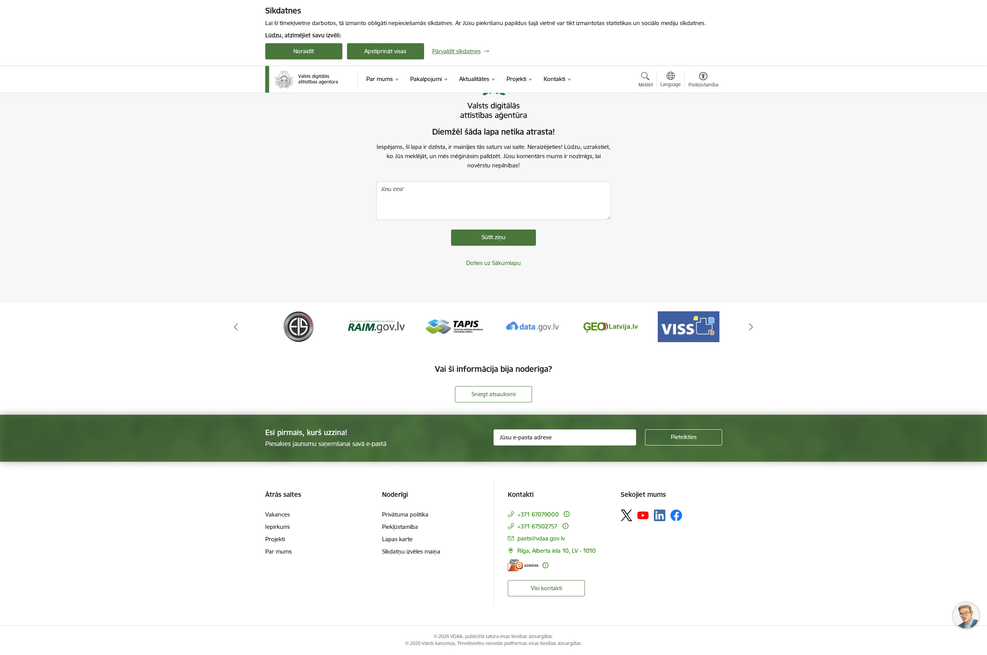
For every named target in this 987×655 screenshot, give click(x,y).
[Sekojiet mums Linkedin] (659, 515)
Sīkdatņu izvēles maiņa (411, 551)
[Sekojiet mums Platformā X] (626, 515)
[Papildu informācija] (566, 514)
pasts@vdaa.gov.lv (541, 538)
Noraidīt (303, 51)
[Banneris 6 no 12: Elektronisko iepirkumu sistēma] (298, 326)
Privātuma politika (405, 514)
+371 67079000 (538, 514)
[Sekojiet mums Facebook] (676, 515)
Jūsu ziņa (392, 189)
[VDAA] (306, 79)
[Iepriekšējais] (235, 326)
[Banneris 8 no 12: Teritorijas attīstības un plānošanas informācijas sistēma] (454, 326)
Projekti (275, 539)
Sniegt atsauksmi (493, 394)
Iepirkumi (277, 526)
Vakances (277, 514)
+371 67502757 (537, 526)
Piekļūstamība (400, 526)
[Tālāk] (751, 326)
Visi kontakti (546, 588)
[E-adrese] (523, 565)
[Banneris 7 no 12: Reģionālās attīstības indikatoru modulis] (376, 326)
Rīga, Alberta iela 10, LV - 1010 (556, 550)
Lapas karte (397, 539)
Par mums (278, 551)
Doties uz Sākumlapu (493, 263)
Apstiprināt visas (385, 51)
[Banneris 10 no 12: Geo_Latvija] (611, 326)
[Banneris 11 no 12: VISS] (688, 326)
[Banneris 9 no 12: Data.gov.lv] (532, 326)
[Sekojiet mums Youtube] (643, 515)
